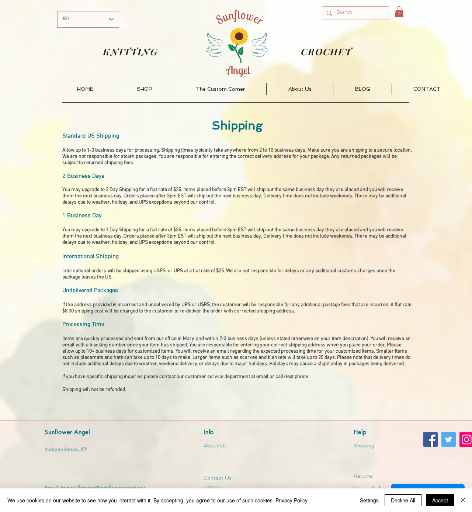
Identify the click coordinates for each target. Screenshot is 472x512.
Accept (440, 500)
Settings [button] (369, 500)
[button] (399, 11)
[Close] (463, 500)
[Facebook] (430, 439)
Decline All (403, 500)
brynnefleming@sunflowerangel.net (103, 488)
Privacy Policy (291, 500)
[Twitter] (448, 439)
